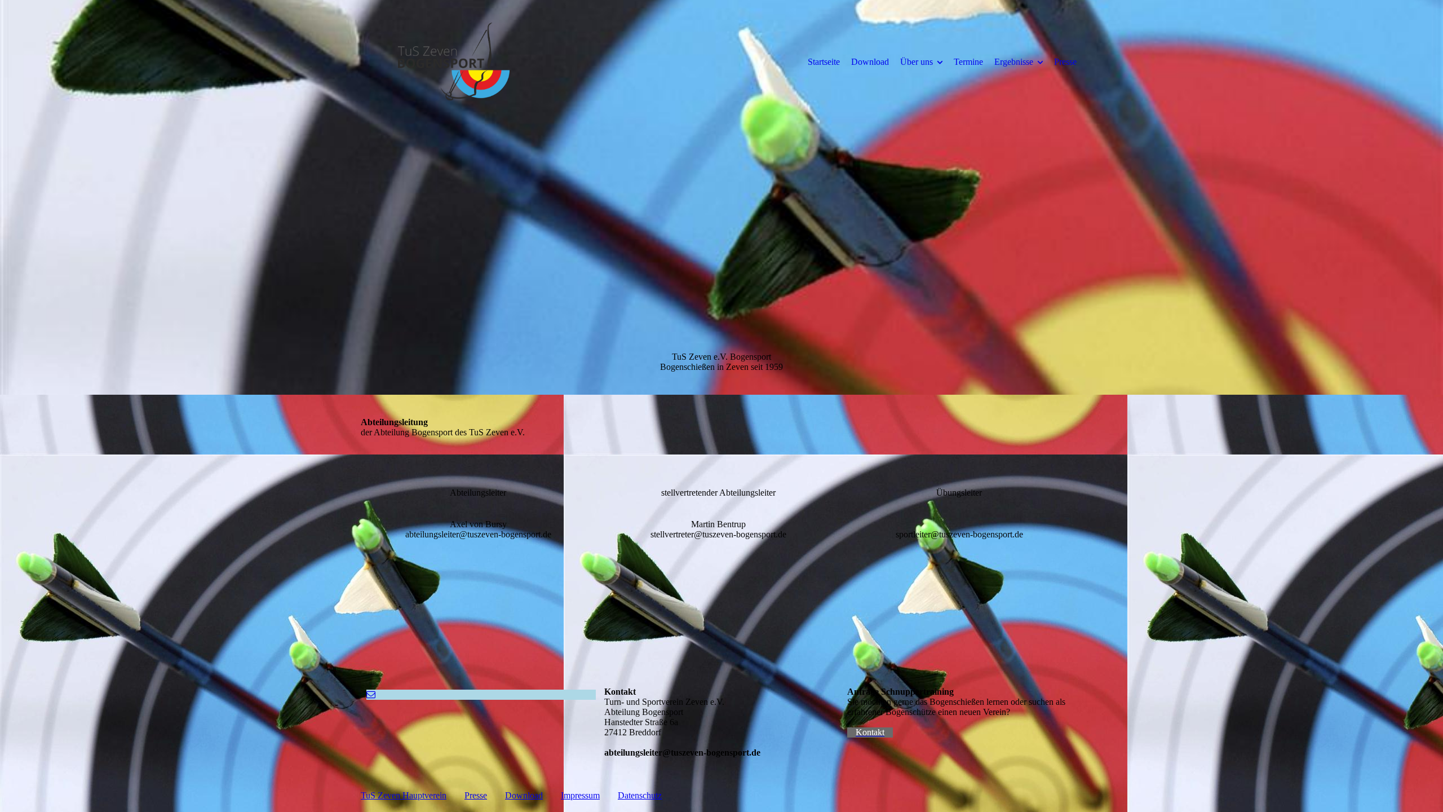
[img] (454, 61)
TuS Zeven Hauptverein (403, 795)
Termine (968, 62)
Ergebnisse (1013, 62)
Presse (1065, 62)
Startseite (824, 62)
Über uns (916, 62)
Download (870, 62)
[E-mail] (370, 694)
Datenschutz (640, 795)
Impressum (580, 795)
